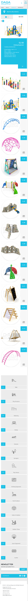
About (7, 7)
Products (13, 7)
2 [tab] (8, 17)
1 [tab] (6, 17)
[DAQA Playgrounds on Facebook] (20, 576)
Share (21, 16)
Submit (23, 569)
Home (2, 7)
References (20, 7)
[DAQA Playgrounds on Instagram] (22, 576)
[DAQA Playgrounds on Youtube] (24, 576)
